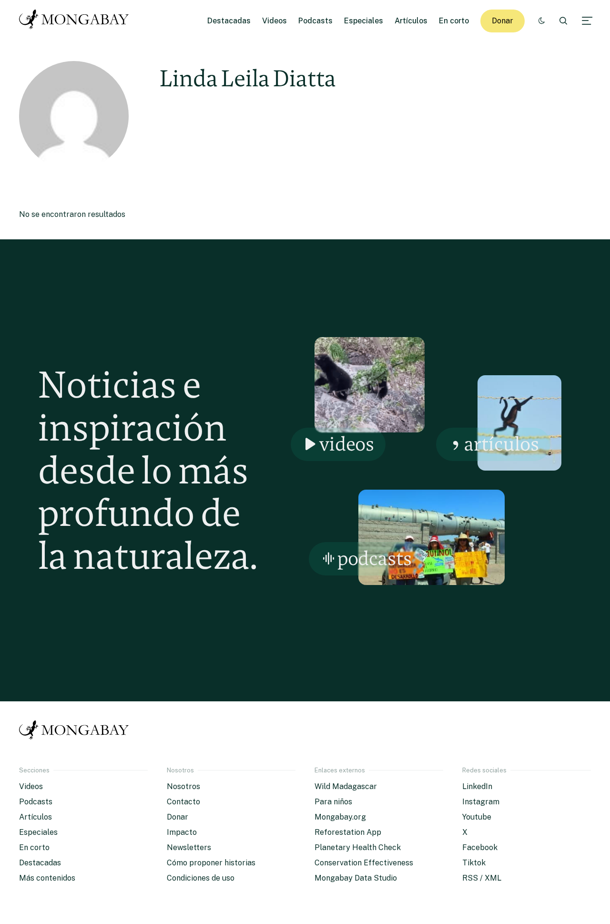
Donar (502, 20)
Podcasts (315, 20)
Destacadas (229, 20)
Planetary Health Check (358, 847)
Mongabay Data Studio (356, 878)
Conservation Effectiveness (364, 862)
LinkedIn (477, 786)
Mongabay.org (340, 816)
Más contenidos (47, 878)
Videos (274, 20)
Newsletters (189, 847)
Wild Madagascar (346, 786)
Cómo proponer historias (211, 862)
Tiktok (474, 862)
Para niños (333, 801)
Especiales (363, 20)
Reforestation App (348, 832)
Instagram (480, 801)
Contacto (183, 801)
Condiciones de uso (200, 878)
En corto (454, 20)
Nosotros (183, 786)
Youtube (476, 816)
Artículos (411, 20)
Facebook (480, 847)
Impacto (182, 832)
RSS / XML (481, 878)
